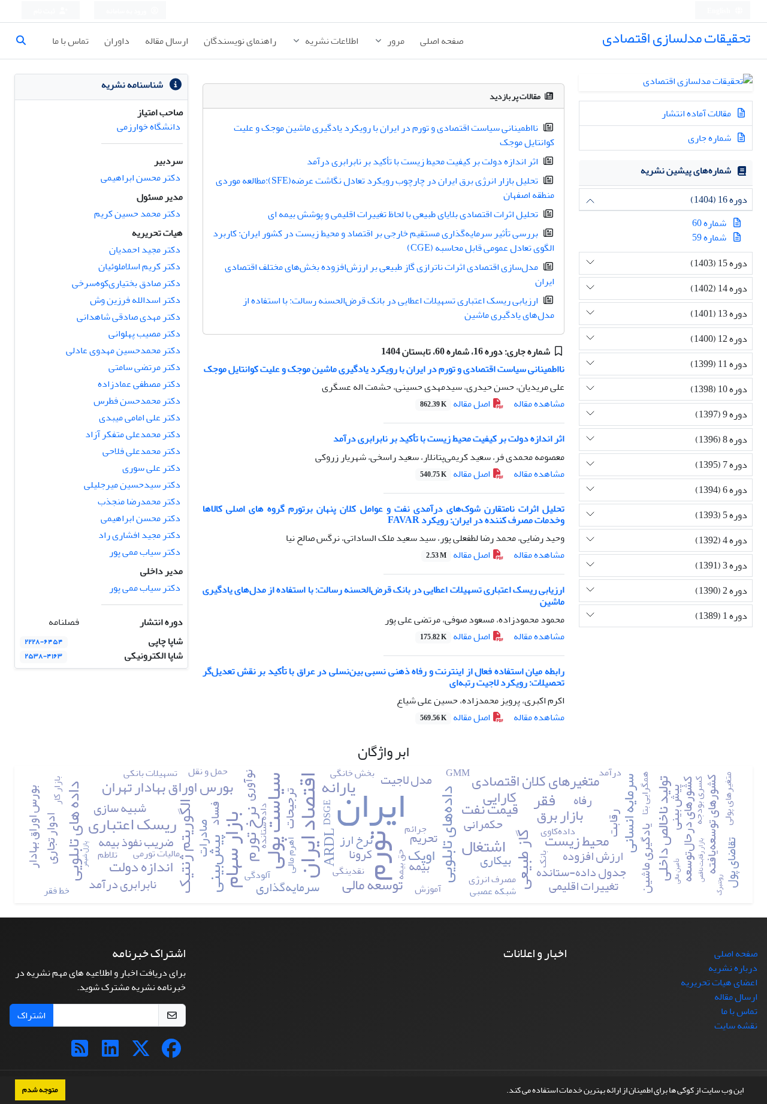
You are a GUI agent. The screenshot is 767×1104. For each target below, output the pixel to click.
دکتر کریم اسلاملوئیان (139, 266)
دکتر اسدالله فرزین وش (135, 300)
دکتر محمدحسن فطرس (136, 401)
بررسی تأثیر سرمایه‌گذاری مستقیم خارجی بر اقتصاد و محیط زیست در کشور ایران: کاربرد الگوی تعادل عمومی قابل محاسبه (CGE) (383, 240)
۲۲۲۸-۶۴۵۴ (44, 642)
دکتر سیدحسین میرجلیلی (132, 485)
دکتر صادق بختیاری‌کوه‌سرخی (126, 283)
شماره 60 (709, 223)
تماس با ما (70, 41)
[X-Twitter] (140, 1052)
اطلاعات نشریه (330, 41)
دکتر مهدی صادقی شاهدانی (128, 317)
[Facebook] (171, 1052)
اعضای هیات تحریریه (719, 982)
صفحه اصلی (441, 41)
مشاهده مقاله (539, 404)
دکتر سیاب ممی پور (144, 552)
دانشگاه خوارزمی (148, 127)
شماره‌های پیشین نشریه (686, 170)
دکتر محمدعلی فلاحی (141, 451)
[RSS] (79, 1052)
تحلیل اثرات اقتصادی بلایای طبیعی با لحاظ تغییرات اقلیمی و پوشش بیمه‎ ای (403, 214)
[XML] (372, 351)
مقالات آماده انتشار (697, 113)
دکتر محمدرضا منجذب (139, 501)
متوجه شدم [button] (40, 1089)
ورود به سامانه (126, 11)
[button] (503, 1091)
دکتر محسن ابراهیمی (140, 177)
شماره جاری (710, 138)
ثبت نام (45, 11)
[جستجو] (25, 40)
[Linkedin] (110, 1052)
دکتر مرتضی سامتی (144, 367)
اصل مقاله (456, 404)
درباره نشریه (732, 968)
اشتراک (31, 1015)
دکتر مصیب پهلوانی (144, 333)
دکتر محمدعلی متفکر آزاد (132, 434)
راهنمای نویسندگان (240, 41)
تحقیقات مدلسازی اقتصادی (676, 38)
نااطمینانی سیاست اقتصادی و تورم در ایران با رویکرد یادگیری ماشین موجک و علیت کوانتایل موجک (394, 135)
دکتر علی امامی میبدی (139, 417)
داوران (116, 41)
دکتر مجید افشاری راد (139, 535)
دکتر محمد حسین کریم (137, 213)
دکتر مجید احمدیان (144, 249)
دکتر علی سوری (151, 468)
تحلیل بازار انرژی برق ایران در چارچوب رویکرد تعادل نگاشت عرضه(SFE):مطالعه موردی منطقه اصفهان (385, 188)
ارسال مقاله (166, 41)
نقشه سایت (735, 1025)
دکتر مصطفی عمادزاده (139, 384)
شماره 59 (709, 237)
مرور (394, 41)
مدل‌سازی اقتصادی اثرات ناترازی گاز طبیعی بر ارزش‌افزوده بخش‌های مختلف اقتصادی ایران (389, 274)
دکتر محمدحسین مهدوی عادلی (123, 350)
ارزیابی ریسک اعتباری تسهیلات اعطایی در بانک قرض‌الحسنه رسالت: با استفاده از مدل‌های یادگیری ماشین (398, 307)
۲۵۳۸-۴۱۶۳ (43, 656)
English (719, 11)
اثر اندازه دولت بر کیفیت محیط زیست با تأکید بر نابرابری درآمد (422, 161)
